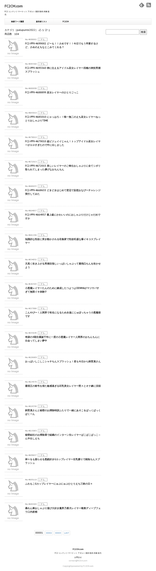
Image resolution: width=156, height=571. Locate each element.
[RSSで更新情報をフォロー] (148, 5)
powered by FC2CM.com (82, 566)
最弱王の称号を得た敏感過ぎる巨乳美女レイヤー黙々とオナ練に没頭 (63, 385)
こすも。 (43, 39)
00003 (58, 533)
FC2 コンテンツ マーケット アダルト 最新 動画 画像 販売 (78, 553)
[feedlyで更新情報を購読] (141, 5)
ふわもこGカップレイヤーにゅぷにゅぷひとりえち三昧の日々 (59, 483)
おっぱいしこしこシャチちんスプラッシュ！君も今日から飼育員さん (63, 361)
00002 (49, 533)
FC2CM (66, 21)
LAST (66, 533)
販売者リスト (41, 21)
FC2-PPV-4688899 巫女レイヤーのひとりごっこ (52, 92)
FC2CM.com (14, 6)
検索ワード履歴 (17, 21)
